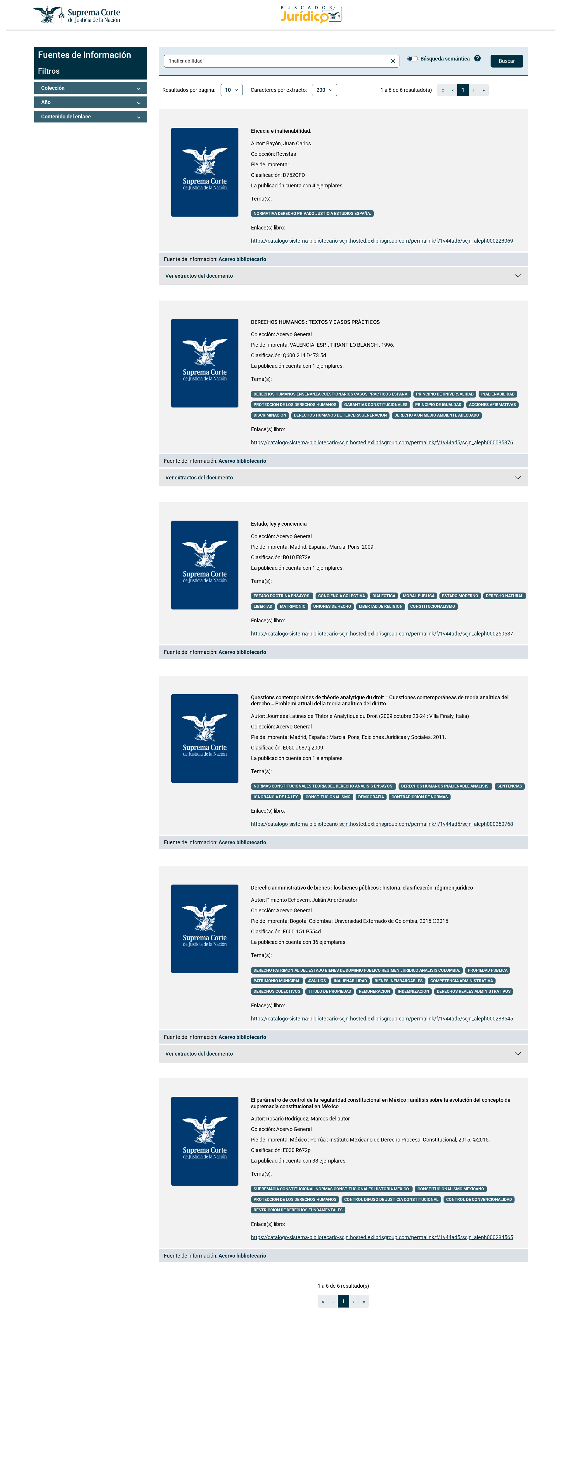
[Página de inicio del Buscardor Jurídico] (311, 14)
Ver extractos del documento (199, 277)
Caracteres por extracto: (279, 90)
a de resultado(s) (406, 90)
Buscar (507, 61)
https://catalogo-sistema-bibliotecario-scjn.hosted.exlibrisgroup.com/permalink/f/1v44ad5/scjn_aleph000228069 (382, 241)
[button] (90, 88)
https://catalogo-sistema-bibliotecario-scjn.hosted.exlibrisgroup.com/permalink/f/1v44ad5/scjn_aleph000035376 (382, 442)
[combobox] (277, 61)
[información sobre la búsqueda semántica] (477, 59)
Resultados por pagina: (188, 90)
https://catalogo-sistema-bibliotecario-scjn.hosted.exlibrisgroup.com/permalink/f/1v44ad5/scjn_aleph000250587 (382, 634)
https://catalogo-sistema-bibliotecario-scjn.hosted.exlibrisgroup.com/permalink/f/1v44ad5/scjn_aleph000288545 (382, 1019)
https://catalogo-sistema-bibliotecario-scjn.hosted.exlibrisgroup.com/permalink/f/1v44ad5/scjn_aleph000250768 (382, 824)
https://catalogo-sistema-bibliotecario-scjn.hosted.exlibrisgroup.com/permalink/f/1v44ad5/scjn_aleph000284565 (382, 1237)
